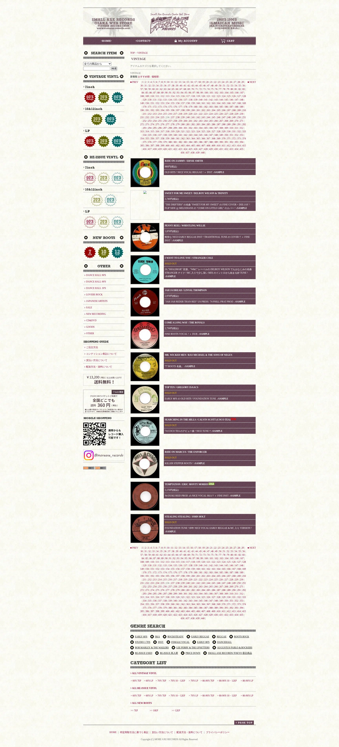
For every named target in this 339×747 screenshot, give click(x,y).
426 (195, 149)
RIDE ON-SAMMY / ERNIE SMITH (184, 161)
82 (240, 89)
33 (153, 85)
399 (162, 145)
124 (223, 96)
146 (231, 99)
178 (185, 106)
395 (142, 145)
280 (183, 124)
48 (212, 85)
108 (142, 96)
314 (147, 131)
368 (213, 138)
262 (195, 121)
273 (147, 124)
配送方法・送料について (99, 366)
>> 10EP (154, 710)
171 (149, 106)
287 (218, 124)
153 (162, 103)
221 (195, 114)
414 (239, 145)
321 (183, 131)
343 (190, 135)
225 (216, 114)
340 (175, 135)
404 (188, 145)
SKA (157, 636)
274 (152, 124)
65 (173, 89)
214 (160, 114)
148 (241, 99)
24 (223, 82)
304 (200, 128)
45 (200, 85)
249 (234, 117)
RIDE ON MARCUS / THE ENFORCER (186, 452)
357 (157, 138)
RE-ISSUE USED (143, 653)
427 (200, 149)
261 (190, 121)
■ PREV (134, 82)
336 (155, 135)
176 (175, 106)
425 (190, 149)
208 (234, 110)
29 (242, 82)
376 (149, 142)
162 (208, 103)
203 (208, 110)
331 (234, 131)
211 (144, 114)
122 (213, 96)
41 (185, 85)
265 (211, 121)
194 (162, 110)
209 (239, 110)
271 (241, 121)
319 (172, 131)
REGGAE (221, 636)
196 (172, 110)
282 (193, 124)
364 (193, 138)
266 (216, 121)
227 (226, 114)
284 (203, 124)
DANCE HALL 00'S (96, 281)
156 (178, 103)
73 (204, 89)
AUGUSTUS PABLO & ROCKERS (234, 647)
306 (211, 128)
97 (194, 92)
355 (147, 138)
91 (170, 92)
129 (144, 99)
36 (165, 85)
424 (185, 149)
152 (157, 103)
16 (191, 82)
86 (150, 92)
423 (180, 149)
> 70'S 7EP (161, 680)
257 (170, 121)
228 (231, 114)
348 (216, 135)
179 (190, 106)
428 (206, 149)
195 (167, 110)
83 (243, 89)
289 (229, 124)
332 (239, 131)
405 (193, 145)
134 (170, 99)
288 (223, 124)
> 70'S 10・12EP (177, 680)
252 (144, 121)
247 (223, 117)
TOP (132, 53)
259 (180, 121)
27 (235, 82)
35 (161, 85)
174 (165, 106)
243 (203, 117)
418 (155, 149)
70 (192, 89)
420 (165, 149)
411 (223, 145)
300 (180, 128)
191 (147, 110)
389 (216, 142)
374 (244, 138)
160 (198, 103)
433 (231, 149)
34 (157, 85)
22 (215, 82)
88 (158, 92)
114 (172, 96)
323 (193, 131)
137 (185, 99)
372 (234, 138)
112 (162, 96)
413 (234, 145)
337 (160, 135)
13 (180, 82)
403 (183, 145)
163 (213, 103)
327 (213, 131)
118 (193, 96)
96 (190, 92)
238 (178, 117)
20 (207, 82)
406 (198, 145)
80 (232, 89)
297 (165, 128)
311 (236, 128)
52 (228, 85)
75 (212, 89)
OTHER (90, 333)
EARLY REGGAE (200, 636)
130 (149, 99)
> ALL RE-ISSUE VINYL (143, 688)
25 (227, 82)
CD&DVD (91, 320)
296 (160, 128)
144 (221, 99)
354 (142, 138)
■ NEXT (252, 82)
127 (239, 96)
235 (162, 117)
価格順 (155, 76)
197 (178, 110)
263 (200, 121)
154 (167, 103)
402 (178, 145)
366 (203, 138)
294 (149, 128)
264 (206, 121)
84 (143, 92)
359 (167, 138)
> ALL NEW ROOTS (141, 703)
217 (175, 114)
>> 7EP (134, 710)
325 (203, 131)
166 (229, 103)
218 (180, 114)
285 (208, 124)
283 (198, 124)
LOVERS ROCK (94, 294)
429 (211, 149)
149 (142, 103)
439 (198, 152)
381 (175, 142)
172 (155, 106)
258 (175, 121)
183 (211, 106)
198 (183, 110)
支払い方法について (96, 360)
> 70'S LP (193, 680)
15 (188, 82)
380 (170, 142)
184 (216, 106)
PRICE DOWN (193, 653)
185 (221, 106)
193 (157, 110)
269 (231, 121)
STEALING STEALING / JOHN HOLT (185, 516)
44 (196, 85)
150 (147, 103)
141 (206, 99)
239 (183, 117)
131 (155, 99)
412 (229, 145)
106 (237, 92)
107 (242, 92)
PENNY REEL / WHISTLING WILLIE (185, 225)
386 (200, 142)
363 (188, 138)
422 (175, 149)
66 (177, 89)
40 (181, 85)
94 (182, 92)
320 (178, 131)
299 (175, 128)
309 (226, 128)
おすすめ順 (144, 76)
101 (211, 92)
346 (206, 135)
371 (229, 138)
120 (203, 96)
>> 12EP (176, 710)
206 (223, 110)
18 (199, 82)
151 (152, 103)
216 (170, 114)
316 (157, 131)
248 (229, 117)
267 (221, 121)
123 (218, 96)
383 (185, 142)
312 (241, 128)
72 (200, 89)
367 (208, 138)
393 (236, 142)
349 (221, 135)
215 (165, 114)
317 (162, 131)
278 (172, 124)
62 (161, 89)
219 (185, 114)
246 (218, 117)
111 (157, 96)
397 (152, 145)
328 (218, 131)
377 (155, 142)
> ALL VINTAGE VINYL (143, 673)
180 (195, 106)
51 (224, 85)
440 (203, 152)
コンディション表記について (101, 353)
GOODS (90, 327)
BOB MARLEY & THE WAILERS (152, 647)
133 (165, 99)
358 (162, 138)
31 (145, 85)
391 (226, 142)
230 (241, 114)
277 (167, 124)
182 (206, 106)
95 (186, 92)
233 (152, 117)
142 (211, 99)
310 (231, 128)
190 (142, 110)
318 (167, 131)
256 (165, 121)
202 (203, 110)
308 (221, 128)
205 (218, 110)
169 (244, 103)
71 (196, 89)
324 (198, 131)
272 (142, 124)
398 (157, 145)
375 (144, 142)
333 (244, 131)
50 (220, 85)
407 (203, 145)
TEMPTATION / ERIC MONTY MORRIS (186, 484)
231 (142, 117)
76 (216, 89)
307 (216, 128)
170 (144, 106)
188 (236, 106)
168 (239, 103)
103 (221, 92)
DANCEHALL (224, 642)
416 (144, 149)
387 (206, 142)
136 (180, 99)
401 (172, 145)
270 (236, 121)
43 (192, 85)
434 (236, 149)
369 (218, 138)
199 (188, 110)
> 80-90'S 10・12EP (227, 680)
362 (183, 138)
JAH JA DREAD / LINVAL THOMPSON (186, 290)
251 (244, 117)
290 (234, 124)
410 (218, 145)
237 (172, 117)
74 (208, 89)
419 (160, 149)
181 (200, 106)
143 (216, 99)
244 (208, 117)
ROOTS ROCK (241, 636)
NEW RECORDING (96, 314)
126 (234, 96)
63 (165, 89)
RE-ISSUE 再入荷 (169, 653)
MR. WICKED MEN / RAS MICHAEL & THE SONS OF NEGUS (198, 355)
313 (142, 131)
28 (239, 82)
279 (178, 124)
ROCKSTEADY (176, 636)
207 (229, 110)
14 (184, 82)
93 (178, 92)
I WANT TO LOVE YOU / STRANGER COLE (189, 258)
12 (176, 82)
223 (206, 114)
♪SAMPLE (218, 172)
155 (172, 103)
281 (188, 124)
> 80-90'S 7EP (207, 680)
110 (152, 96)
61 (157, 89)
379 (165, 142)
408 (208, 145)
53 (232, 85)
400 (167, 145)
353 (241, 135)
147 (236, 99)
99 (201, 92)
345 (200, 135)
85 (147, 92)
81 (236, 89)
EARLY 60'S (141, 636)
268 (226, 121)
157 (183, 103)
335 (149, 135)
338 (165, 135)
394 (241, 142)
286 (213, 124)
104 (226, 92)
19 (203, 82)
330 (229, 131)
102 (216, 92)
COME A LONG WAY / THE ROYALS (185, 322)
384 (190, 142)
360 (172, 138)
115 (178, 96)
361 (178, 138)
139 (195, 99)
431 (221, 149)
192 (152, 110)
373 (239, 138)
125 (229, 96)
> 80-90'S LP (247, 680)
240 (188, 117)
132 (160, 99)
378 (160, 142)
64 (169, 89)
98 (198, 92)
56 (243, 85)
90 (166, 92)
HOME (113, 732)
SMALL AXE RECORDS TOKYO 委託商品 (230, 653)
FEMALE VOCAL (180, 642)
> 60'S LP (148, 680)
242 (198, 117)
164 (218, 103)
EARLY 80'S (203, 642)
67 (181, 89)
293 (144, 128)
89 (162, 92)
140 (200, 99)
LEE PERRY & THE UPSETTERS (193, 647)
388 (211, 142)
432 (226, 149)
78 (224, 89)
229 (236, 114)
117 (188, 96)
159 (193, 103)
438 (192, 152)
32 (149, 85)
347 (211, 135)
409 (213, 145)
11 (172, 82)
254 (155, 121)
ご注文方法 (92, 347)
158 (188, 103)
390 (221, 142)
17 (195, 82)
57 (141, 89)
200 (193, 110)
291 (239, 124)
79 (228, 89)
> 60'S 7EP (136, 680)
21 (211, 82)
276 (162, 124)
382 (180, 142)
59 (149, 89)
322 (188, 131)
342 (185, 135)
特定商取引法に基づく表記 (134, 732)
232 (147, 117)
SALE (89, 307)
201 (198, 110)
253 (149, 121)
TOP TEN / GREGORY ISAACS (181, 387)
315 (152, 131)
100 (206, 92)
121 (208, 96)
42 (189, 85)
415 (244, 145)
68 (185, 89)
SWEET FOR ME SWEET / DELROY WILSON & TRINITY (196, 193)
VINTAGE (142, 53)
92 (174, 92)
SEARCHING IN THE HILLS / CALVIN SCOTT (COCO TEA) (198, 419)
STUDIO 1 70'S (142, 642)
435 (241, 149)
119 (198, 96)
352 (236, 135)
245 (213, 117)
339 (170, 135)
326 (208, 131)
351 (231, 135)
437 (187, 152)
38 (173, 85)
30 (141, 85)
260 (185, 121)
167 (234, 103)
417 (149, 149)
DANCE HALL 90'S (96, 275)
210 (244, 110)
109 (147, 96)
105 (231, 92)
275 (157, 124)
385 (195, 142)
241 (193, 117)
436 (182, 152)
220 (190, 114)
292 (244, 124)
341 (180, 135)
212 (149, 114)
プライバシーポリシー (218, 732)
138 (190, 99)
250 (239, 117)
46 (204, 85)
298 (170, 128)
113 (167, 96)
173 (160, 106)
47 (208, 85)
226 (221, 114)
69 (189, 89)
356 (152, 138)
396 (147, 145)
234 (157, 117)
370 (223, 138)
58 (145, 89)
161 (203, 103)
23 (219, 82)
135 (175, 99)
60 (153, 89)
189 (241, 106)
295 (155, 128)
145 (226, 99)
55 (240, 85)
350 (226, 135)
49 (216, 85)
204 (213, 110)
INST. (161, 642)
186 (226, 106)
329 (223, 131)
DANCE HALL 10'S (96, 288)
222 (200, 114)
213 (155, 114)
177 (180, 106)
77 (220, 89)
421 (170, 149)
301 (185, 128)
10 (168, 82)
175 (170, 106)
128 (244, 96)
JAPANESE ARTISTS (97, 301)
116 (183, 96)
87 (154, 92)
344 (195, 135)
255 (160, 121)
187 (231, 106)
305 (206, 128)
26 (231, 82)
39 (177, 85)
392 (231, 142)
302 (190, 128)
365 (198, 138)
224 (211, 114)
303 (195, 128)
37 (169, 85)
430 (216, 149)
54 (236, 85)
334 (144, 135)
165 (223, 103)
